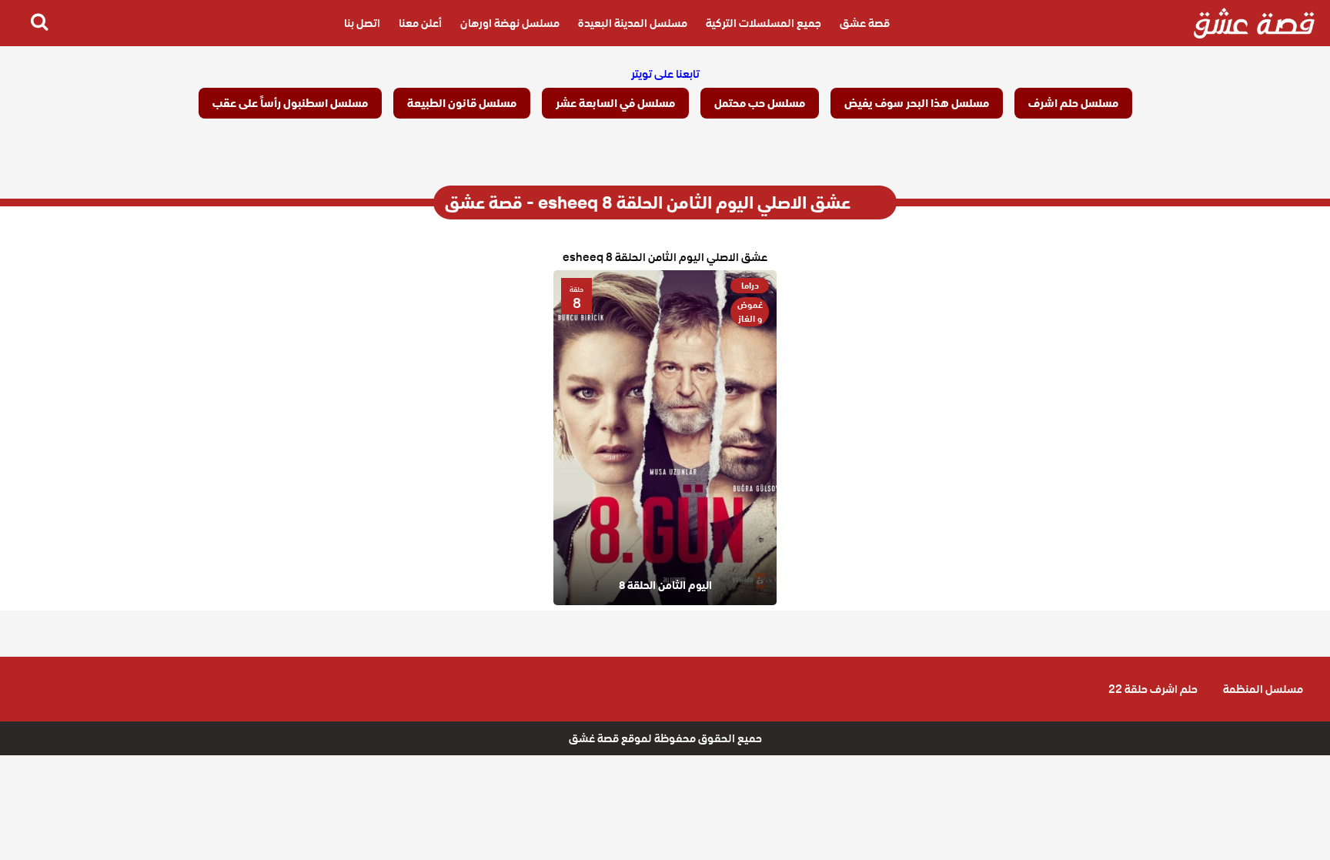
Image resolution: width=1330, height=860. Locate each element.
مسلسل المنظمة (1263, 689)
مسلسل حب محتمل (759, 103)
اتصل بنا (362, 23)
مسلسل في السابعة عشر (615, 103)
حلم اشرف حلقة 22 (1153, 689)
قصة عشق (865, 23)
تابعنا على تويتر (665, 74)
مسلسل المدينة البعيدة (632, 23)
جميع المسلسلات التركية (763, 23)
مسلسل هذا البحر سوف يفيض (916, 103)
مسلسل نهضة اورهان (510, 23)
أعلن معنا (420, 23)
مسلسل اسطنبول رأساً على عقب (290, 103)
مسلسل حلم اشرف (1073, 103)
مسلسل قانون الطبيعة (461, 103)
